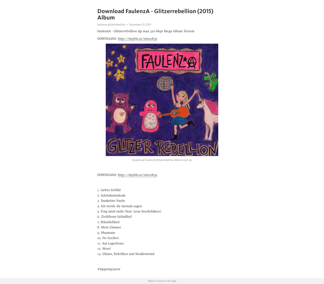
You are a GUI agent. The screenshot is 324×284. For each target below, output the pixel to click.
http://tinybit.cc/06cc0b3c (137, 39)
